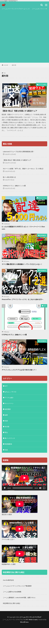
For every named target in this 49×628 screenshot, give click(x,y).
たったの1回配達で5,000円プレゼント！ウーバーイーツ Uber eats (23, 228)
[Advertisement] (24, 35)
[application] (24, 477)
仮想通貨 (8, 409)
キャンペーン (42, 198)
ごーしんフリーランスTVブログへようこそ (16, 9)
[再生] (5, 488)
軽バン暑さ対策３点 (9, 177)
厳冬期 (14, 65)
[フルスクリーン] (44, 488)
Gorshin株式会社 (8, 580)
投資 (6, 421)
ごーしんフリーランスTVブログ (30, 617)
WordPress (24, 622)
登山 (6, 432)
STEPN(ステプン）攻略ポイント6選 (14, 186)
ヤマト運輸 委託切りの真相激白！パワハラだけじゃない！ (22, 264)
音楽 (6, 450)
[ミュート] (40, 488)
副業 (6, 415)
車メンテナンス (10, 438)
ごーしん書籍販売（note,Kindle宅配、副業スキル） (19, 597)
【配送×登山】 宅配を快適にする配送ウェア (19, 111)
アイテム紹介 (42, 84)
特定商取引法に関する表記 (11, 603)
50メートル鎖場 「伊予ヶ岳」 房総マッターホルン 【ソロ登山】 (23, 168)
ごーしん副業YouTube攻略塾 (12, 592)
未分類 (7, 426)
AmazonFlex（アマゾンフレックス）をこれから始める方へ (22, 299)
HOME (6, 65)
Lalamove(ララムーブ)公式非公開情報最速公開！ (18, 151)
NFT (45, 305)
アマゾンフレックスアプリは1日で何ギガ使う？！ (19, 370)
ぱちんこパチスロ (10, 392)
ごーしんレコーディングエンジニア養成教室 (17, 586)
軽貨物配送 (43, 235)
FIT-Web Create (32, 619)
